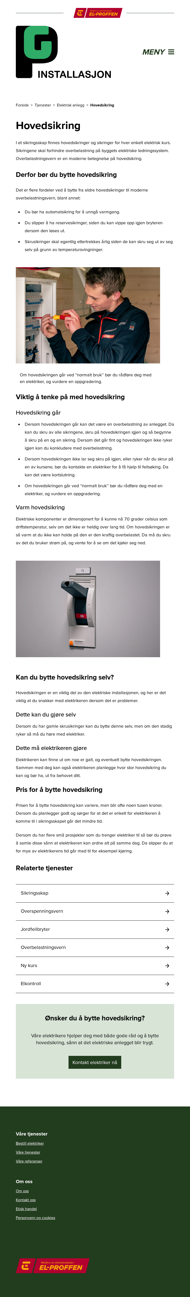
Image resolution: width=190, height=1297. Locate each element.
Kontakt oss (26, 1200)
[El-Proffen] (98, 13)
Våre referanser (29, 1161)
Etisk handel (26, 1208)
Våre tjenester (28, 1152)
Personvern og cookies (35, 1217)
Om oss (22, 1191)
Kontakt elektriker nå (94, 1062)
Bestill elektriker (30, 1143)
